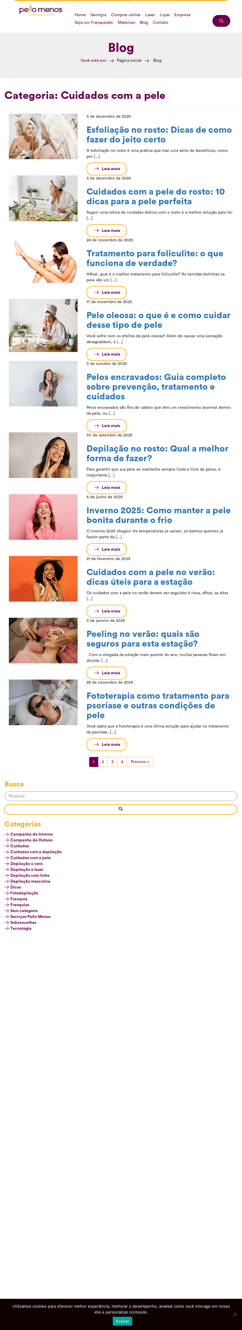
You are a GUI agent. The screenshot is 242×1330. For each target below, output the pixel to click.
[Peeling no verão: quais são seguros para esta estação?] (43, 640)
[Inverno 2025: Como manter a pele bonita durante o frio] (43, 517)
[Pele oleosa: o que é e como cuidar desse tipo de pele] (43, 325)
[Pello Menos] (41, 10)
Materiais (126, 23)
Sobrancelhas (23, 923)
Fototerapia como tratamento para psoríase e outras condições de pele (157, 706)
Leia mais (111, 169)
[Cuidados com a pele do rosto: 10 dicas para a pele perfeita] (43, 198)
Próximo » (140, 762)
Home (80, 15)
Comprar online (125, 15)
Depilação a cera (26, 864)
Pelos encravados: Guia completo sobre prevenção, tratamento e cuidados (156, 387)
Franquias (19, 905)
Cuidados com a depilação (36, 852)
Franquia (18, 899)
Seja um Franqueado (94, 23)
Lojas (165, 15)
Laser (150, 15)
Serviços (98, 15)
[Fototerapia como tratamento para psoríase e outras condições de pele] (43, 702)
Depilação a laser (26, 870)
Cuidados (19, 846)
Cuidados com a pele (30, 858)
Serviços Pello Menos (30, 917)
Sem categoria (24, 911)
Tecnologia (21, 928)
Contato (160, 23)
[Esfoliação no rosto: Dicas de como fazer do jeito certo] (43, 136)
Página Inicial (129, 61)
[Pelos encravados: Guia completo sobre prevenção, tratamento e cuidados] (43, 383)
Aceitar (122, 1321)
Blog (144, 23)
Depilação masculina (30, 881)
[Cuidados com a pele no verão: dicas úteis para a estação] (43, 579)
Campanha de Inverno (31, 834)
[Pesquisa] (120, 809)
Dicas (15, 887)
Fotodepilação (24, 893)
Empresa (182, 15)
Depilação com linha (30, 876)
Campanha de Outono (31, 840)
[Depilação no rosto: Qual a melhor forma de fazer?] (43, 455)
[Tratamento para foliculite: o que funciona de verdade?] (43, 260)
